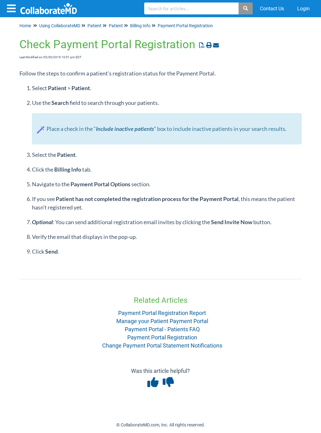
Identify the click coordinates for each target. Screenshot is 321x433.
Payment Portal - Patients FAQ (162, 329)
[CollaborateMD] (51, 5)
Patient (94, 25)
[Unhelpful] (168, 384)
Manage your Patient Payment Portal (162, 321)
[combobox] (191, 8)
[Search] (246, 8)
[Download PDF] (202, 45)
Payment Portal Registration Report (162, 313)
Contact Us (272, 9)
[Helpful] (153, 384)
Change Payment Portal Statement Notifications (162, 345)
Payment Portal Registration (185, 25)
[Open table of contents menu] (12, 7)
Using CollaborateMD (59, 25)
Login (303, 9)
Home (25, 25)
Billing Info (140, 25)
